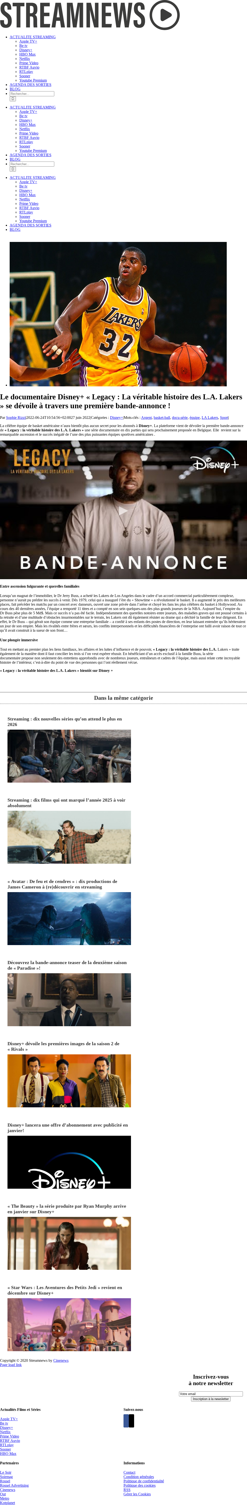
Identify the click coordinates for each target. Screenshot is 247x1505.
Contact (129, 1472)
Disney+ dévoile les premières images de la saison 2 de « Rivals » (63, 1046)
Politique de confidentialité (144, 1481)
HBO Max (8, 1454)
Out (3, 1494)
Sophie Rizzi (16, 417)
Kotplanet (7, 1503)
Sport (224, 417)
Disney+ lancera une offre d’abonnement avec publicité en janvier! (67, 1127)
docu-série (180, 417)
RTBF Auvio (10, 1441)
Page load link (11, 1365)
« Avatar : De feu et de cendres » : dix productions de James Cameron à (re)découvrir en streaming (62, 884)
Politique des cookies (140, 1485)
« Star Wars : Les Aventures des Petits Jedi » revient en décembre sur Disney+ (64, 1290)
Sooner (5, 1449)
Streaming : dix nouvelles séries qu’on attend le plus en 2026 (64, 721)
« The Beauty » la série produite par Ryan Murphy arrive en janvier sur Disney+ (66, 1208)
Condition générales (139, 1477)
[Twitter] (131, 1420)
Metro (4, 1498)
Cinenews (7, 1490)
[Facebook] (126, 1420)
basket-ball (162, 417)
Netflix (5, 1432)
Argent (146, 417)
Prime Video (9, 1436)
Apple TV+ (9, 1419)
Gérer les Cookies (137, 1494)
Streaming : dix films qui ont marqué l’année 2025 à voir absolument (66, 802)
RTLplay (7, 1445)
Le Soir (5, 1472)
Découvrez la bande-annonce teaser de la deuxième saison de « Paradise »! (67, 965)
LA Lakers (210, 417)
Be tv (4, 1423)
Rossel (5, 1481)
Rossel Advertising (14, 1485)
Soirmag (6, 1477)
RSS (127, 1490)
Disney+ (116, 417)
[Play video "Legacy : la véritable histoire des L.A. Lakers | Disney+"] (123, 510)
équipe (195, 417)
